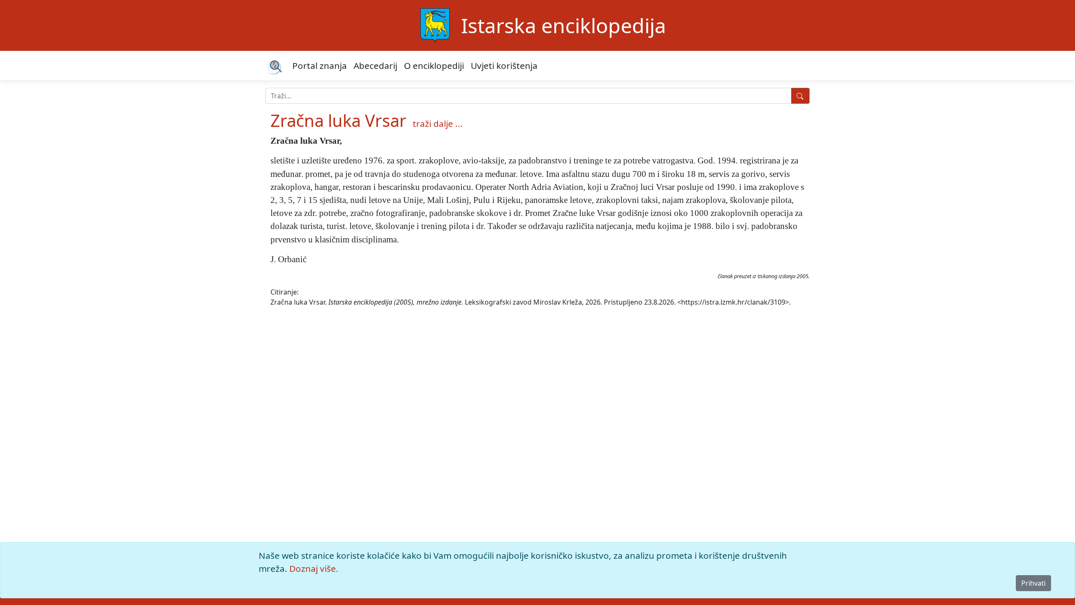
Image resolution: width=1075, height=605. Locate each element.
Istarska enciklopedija (563, 25)
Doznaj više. (313, 568)
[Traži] (800, 96)
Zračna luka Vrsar (338, 120)
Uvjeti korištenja (504, 65)
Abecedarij (375, 65)
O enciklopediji (434, 65)
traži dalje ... (438, 123)
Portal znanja (319, 65)
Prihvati (1033, 583)
